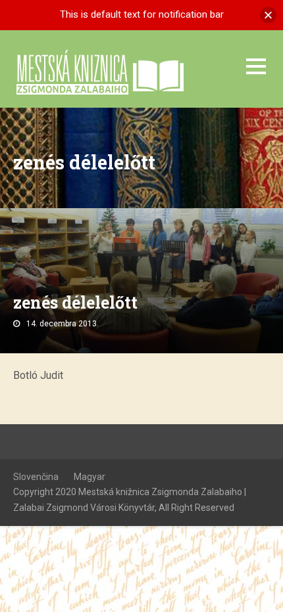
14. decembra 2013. (62, 323)
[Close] (268, 15)
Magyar (89, 476)
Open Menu (256, 66)
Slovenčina (36, 476)
